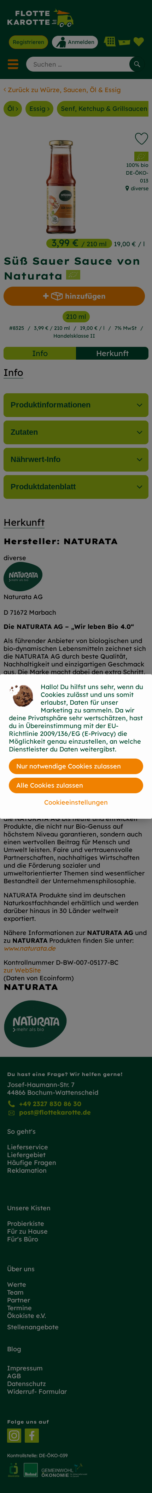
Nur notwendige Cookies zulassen (68, 766)
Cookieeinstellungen (76, 802)
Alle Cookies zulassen (49, 785)
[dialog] (76, 746)
